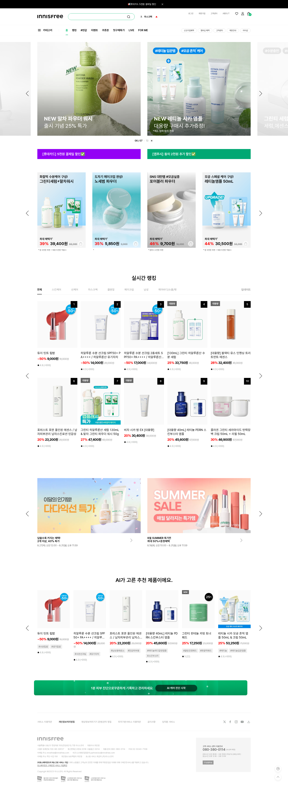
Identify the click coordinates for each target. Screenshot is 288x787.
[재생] (151, 140)
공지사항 (152, 721)
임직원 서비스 (168, 721)
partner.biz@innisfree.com (102, 753)
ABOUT (226, 13)
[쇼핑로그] (278, 768)
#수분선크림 (80, 654)
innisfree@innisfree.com (58, 753)
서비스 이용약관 (44, 721)
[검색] (129, 17)
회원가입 (202, 13)
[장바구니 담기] (80, 243)
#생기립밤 (56, 646)
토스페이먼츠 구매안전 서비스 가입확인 (52, 765)
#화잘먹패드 (206, 650)
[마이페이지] (243, 14)
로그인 (190, 13)
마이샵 (245, 30)
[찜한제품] (237, 14)
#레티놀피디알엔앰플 (156, 650)
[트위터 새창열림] (224, 722)
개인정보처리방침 (67, 721)
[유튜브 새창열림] (242, 722)
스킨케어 (56, 289)
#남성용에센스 (117, 650)
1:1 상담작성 (208, 762)
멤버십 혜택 (205, 30)
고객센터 (214, 13)
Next (261, 94)
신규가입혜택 (189, 30)
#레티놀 (223, 650)
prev (27, 213)
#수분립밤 (43, 646)
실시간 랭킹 (144, 278)
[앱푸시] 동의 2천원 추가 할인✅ (174, 154)
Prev (27, 94)
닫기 (162, 4)
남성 (146, 289)
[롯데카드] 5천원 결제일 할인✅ (63, 154)
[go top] (278, 777)
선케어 (74, 289)
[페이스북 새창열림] (230, 722)
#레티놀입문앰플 (238, 650)
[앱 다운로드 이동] (248, 722)
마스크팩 (93, 289)
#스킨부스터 (152, 655)
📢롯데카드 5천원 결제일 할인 (142, 4)
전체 (39, 289)
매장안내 (233, 30)
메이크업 (129, 289)
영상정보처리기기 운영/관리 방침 (96, 721)
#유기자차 (94, 654)
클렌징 (111, 289)
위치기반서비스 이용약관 (129, 721)
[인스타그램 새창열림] (236, 722)
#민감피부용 (133, 650)
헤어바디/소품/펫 (167, 289)
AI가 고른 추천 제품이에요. (144, 580)
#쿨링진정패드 (190, 650)
